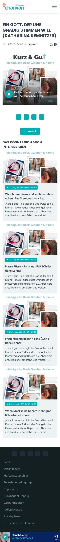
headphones (51, 44)
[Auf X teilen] (26, 117)
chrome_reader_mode (55, 44)
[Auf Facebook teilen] (18, 117)
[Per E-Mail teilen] (41, 117)
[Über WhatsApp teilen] (33, 117)
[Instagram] (22, 453)
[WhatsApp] (30, 453)
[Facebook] (14, 453)
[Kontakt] (45, 453)
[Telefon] (37, 453)
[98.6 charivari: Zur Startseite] (26, 6)
